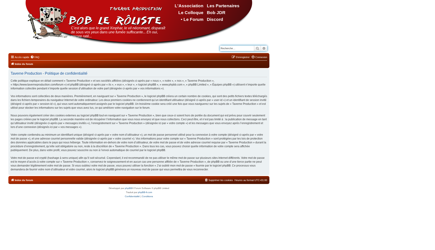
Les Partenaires (223, 5)
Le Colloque (190, 12)
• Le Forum (192, 19)
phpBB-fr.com (145, 192)
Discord (215, 19)
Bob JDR (216, 12)
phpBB (128, 188)
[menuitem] (34, 57)
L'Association (189, 5)
